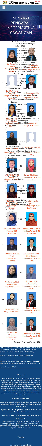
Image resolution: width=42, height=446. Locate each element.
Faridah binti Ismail (31, 175)
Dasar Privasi (21, 418)
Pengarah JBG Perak (11, 152)
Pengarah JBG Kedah (11, 180)
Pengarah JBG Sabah (11, 311)
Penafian (21, 437)
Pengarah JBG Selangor (31, 70)
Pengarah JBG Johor (12, 287)
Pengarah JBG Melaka (31, 98)
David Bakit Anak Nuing (31, 334)
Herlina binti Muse (12, 309)
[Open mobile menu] (3, 7)
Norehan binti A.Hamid (31, 229)
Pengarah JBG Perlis (31, 125)
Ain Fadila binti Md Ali (12, 229)
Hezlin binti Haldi (12, 148)
